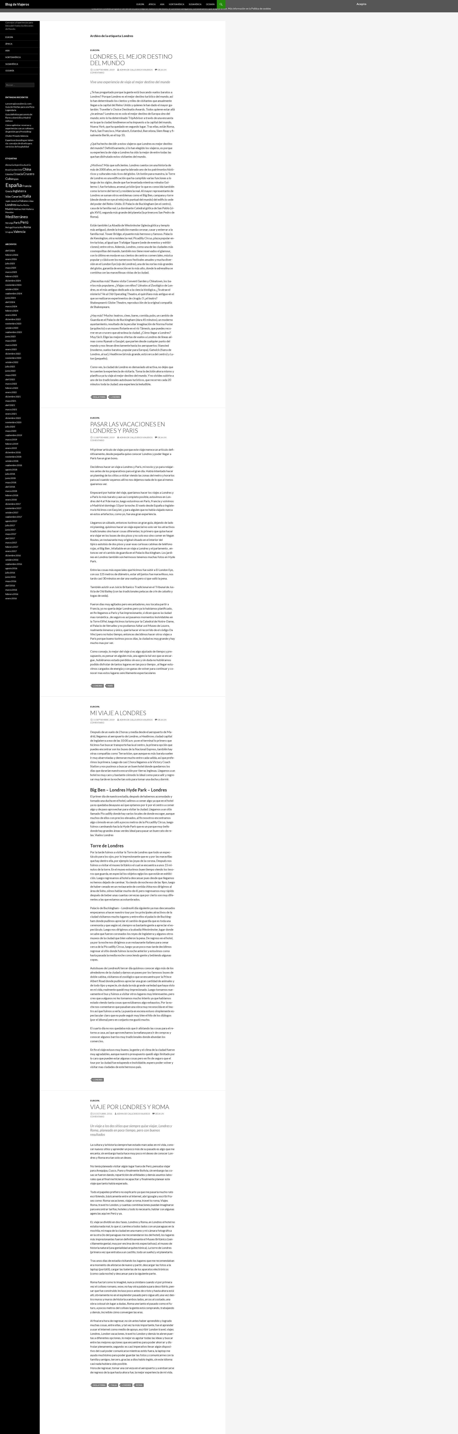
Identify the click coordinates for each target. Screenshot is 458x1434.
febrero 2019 (11, 443)
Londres (115, 397)
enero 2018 (11, 499)
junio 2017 (10, 529)
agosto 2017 (11, 521)
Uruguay (9, 232)
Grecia (8, 191)
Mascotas (9, 212)
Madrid (9, 209)
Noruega (9, 223)
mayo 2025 (10, 267)
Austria (27, 165)
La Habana (22, 200)
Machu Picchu (23, 205)
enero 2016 (11, 598)
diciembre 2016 (13, 555)
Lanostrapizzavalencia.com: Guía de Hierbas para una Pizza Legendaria (19, 106)
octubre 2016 (11, 559)
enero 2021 (11, 413)
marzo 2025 (11, 272)
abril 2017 (10, 538)
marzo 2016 (11, 589)
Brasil (8, 170)
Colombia (9, 174)
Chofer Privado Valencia (16, 136)
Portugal (9, 227)
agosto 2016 (11, 568)
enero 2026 (11, 259)
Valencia (19, 231)
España (13, 185)
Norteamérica (176, 4)
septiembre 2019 (13, 435)
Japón (8, 201)
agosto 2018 (11, 469)
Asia (162, 4)
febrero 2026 (11, 255)
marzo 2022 (11, 383)
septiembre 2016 (13, 564)
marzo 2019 (11, 439)
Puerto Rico (18, 227)
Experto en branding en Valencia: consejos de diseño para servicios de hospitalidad (19, 143)
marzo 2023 (11, 345)
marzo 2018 (11, 491)
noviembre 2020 (13, 422)
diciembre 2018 (13, 452)
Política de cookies (261, 8)
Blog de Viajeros (17, 4)
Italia (114, 1385)
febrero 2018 (11, 495)
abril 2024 (10, 302)
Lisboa (30, 201)
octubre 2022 (11, 362)
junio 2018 (10, 478)
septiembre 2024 (13, 293)
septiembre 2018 (13, 465)
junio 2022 (10, 370)
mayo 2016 (10, 581)
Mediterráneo (16, 217)
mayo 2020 (10, 431)
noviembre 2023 (13, 323)
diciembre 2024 (13, 280)
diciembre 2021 (13, 396)
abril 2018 (10, 486)
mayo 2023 (10, 340)
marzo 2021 (11, 409)
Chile (19, 170)
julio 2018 (10, 474)
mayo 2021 (10, 401)
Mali (24, 209)
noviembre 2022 (13, 358)
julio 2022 (10, 366)
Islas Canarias (13, 196)
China (27, 169)
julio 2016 (10, 572)
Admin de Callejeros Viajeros (136, 69)
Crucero (28, 174)
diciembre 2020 (13, 418)
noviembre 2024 (13, 285)
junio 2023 (10, 336)
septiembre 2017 (13, 516)
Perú (24, 222)
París (110, 686)
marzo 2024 (11, 306)
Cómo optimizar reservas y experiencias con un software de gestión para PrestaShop (19, 128)
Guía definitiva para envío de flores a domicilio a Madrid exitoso (18, 117)
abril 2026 (10, 250)
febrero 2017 (11, 547)
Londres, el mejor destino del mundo (131, 59)
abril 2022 (10, 379)
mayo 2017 (10, 534)
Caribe (14, 170)
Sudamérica (195, 4)
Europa (140, 4)
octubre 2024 (11, 289)
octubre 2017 (11, 512)
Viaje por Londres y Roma (129, 1106)
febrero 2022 (11, 388)
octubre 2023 (11, 328)
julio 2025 (10, 263)
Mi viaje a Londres (118, 712)
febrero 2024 (11, 310)
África (152, 4)
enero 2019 (11, 448)
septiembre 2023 (13, 332)
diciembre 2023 (13, 319)
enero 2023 (11, 349)
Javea (13, 201)
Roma (139, 1385)
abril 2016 (10, 585)
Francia (26, 186)
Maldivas (17, 209)
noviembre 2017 (13, 508)
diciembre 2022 (13, 353)
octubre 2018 (11, 461)
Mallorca (30, 209)
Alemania (9, 165)
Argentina (19, 165)
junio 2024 (10, 297)
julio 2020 (10, 426)
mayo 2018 (10, 482)
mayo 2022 (10, 375)
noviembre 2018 (13, 456)
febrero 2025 (11, 276)
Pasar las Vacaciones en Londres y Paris (127, 427)
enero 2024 (11, 315)
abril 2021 (10, 405)
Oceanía (210, 4)
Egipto (15, 179)
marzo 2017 (11, 542)
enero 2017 (11, 551)
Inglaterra (99, 397)
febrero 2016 (11, 594)
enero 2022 (11, 392)
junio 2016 (10, 577)
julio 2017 (10, 525)
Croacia (18, 174)
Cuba (9, 179)
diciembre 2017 (13, 504)
